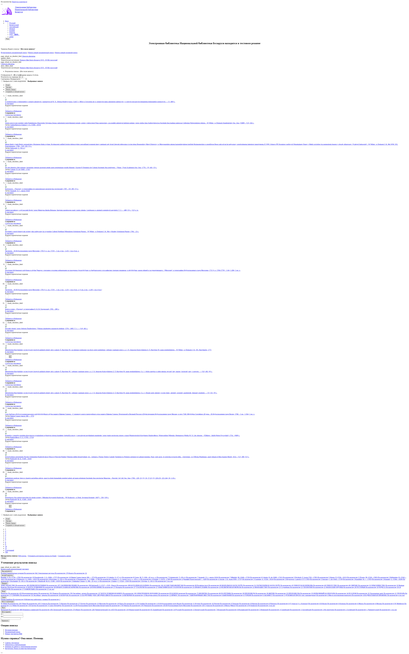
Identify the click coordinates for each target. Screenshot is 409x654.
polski (11, 37)
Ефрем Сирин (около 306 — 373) (22, 416)
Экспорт (8, 87)
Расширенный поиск (12, 632)
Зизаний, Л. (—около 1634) (20, 191)
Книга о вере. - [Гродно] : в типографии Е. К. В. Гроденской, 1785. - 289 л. (32, 309)
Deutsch (12, 29)
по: (2, 616)
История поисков (11, 630)
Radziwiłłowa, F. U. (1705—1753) (22, 437)
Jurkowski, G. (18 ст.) (17, 148)
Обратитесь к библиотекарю (15, 645)
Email (7, 85)
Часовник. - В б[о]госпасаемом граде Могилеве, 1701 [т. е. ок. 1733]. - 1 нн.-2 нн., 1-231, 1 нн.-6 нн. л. (42, 251)
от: (2, 614)
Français (12, 32)
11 (6, 548)
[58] (6, 552)
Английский (14, 27)
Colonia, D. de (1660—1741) (20, 169)
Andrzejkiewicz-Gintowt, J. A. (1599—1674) (25, 125)
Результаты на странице (9, 77)
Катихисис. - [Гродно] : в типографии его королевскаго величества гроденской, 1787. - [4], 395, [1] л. (41, 189)
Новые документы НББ (13, 634)
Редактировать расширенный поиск (14, 53)
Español (12, 31)
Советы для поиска (12, 643)
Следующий (9, 550)
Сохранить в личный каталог (15, 92)
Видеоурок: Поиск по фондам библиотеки (20, 648)
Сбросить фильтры (28, 56)
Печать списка (10, 89)
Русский (12, 23)
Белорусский (14, 25)
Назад (4, 558)
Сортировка (5, 79)
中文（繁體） (14, 35)
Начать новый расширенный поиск (41, 53)
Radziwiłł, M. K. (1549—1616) (21, 459)
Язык (7, 39)
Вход (7, 21)
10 (6, 546)
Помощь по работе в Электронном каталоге (21, 646)
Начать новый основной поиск (66, 53)
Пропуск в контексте (19, 2)
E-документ (9, 103)
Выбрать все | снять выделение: (15, 81)
